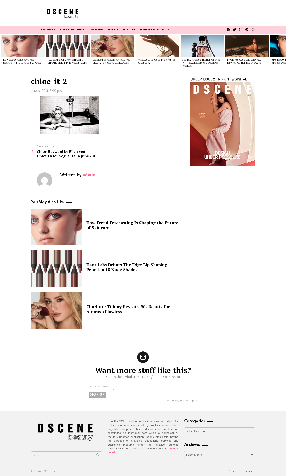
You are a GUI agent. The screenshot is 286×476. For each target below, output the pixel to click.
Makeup (113, 30)
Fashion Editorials (72, 30)
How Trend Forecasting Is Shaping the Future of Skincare (22, 61)
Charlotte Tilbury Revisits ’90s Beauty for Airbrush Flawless (111, 61)
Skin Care (129, 30)
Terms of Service (228, 471)
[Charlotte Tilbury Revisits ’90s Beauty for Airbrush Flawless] (112, 46)
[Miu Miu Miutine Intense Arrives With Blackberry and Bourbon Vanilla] (202, 46)
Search (98, 455)
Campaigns (96, 30)
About (165, 30)
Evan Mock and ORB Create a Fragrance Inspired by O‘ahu (244, 61)
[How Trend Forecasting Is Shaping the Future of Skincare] (23, 46)
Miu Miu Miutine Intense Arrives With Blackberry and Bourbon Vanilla (201, 63)
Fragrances (147, 30)
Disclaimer (248, 471)
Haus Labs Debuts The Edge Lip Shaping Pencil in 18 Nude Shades (67, 61)
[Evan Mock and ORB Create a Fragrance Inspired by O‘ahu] (247, 46)
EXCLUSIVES (48, 30)
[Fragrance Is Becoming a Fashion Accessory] (157, 46)
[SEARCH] (253, 30)
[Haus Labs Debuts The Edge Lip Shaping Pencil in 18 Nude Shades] (67, 46)
